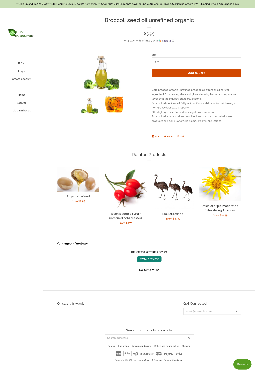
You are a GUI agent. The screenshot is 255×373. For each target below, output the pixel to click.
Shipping (186, 346)
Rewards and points (141, 346)
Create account (21, 79)
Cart (23, 63)
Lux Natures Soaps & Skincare (147, 360)
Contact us (123, 346)
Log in (22, 71)
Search (111, 346)
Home (22, 95)
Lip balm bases (21, 110)
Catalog (22, 102)
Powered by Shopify (174, 360)
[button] (149, 40)
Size (154, 55)
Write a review (149, 259)
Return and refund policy (166, 346)
